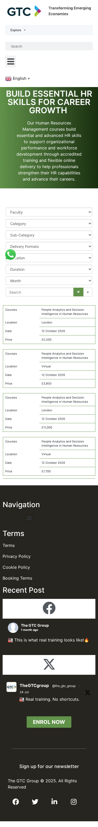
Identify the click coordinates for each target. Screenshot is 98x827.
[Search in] (87, 292)
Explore (15, 30)
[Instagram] (73, 801)
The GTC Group (35, 625)
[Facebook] (15, 801)
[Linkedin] (54, 801)
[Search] (78, 292)
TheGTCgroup (34, 685)
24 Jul (24, 692)
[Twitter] (35, 801)
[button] (10, 61)
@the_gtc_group (64, 686)
